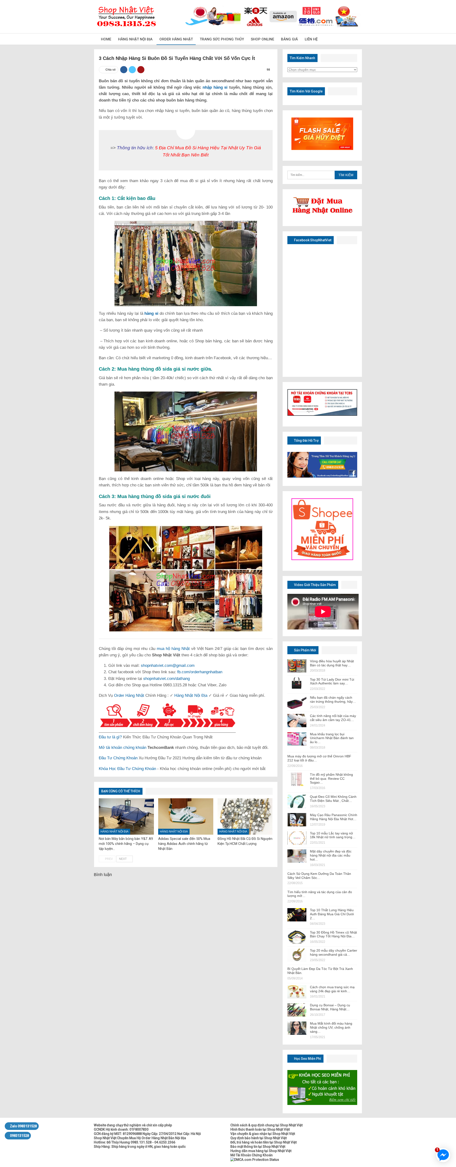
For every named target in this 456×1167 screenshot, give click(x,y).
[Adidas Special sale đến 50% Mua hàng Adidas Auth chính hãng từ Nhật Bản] (185, 816)
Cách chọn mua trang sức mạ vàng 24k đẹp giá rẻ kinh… (332, 989)
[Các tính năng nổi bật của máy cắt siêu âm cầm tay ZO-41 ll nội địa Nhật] (296, 720)
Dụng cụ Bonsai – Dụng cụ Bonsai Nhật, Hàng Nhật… (330, 1007)
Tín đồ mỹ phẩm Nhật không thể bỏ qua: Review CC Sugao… (331, 778)
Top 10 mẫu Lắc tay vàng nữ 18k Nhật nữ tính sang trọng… (333, 835)
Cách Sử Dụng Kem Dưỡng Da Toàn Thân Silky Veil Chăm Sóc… (319, 876)
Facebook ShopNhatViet (312, 240)
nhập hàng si (215, 87)
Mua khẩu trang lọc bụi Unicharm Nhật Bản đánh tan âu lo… (332, 738)
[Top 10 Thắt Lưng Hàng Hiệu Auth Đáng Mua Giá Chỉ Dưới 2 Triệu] (296, 914)
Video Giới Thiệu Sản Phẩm (314, 585)
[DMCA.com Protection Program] (254, 1159)
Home (106, 39)
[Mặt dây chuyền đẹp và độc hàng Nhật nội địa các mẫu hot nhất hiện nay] (296, 856)
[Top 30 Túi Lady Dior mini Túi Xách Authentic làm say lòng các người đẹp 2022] (296, 684)
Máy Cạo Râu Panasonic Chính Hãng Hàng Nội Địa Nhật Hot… (333, 817)
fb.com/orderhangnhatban (199, 672)
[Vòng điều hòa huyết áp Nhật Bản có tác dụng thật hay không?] (296, 666)
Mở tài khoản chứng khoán (122, 747)
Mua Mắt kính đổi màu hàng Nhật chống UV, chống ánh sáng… (331, 1027)
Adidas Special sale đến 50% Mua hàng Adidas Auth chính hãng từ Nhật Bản (184, 844)
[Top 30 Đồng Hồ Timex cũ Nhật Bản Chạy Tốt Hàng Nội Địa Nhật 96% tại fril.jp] (296, 937)
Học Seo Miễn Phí (307, 1058)
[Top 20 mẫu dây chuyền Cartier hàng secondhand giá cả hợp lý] (296, 955)
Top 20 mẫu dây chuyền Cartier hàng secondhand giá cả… (333, 952)
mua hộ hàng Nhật (173, 648)
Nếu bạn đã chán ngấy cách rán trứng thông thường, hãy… (333, 699)
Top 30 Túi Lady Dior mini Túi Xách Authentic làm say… (332, 681)
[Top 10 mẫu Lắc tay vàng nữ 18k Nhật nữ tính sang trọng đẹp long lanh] (296, 838)
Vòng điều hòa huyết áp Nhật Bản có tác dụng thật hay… (332, 663)
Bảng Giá (289, 39)
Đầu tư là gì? (110, 737)
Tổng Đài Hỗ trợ (305, 440)
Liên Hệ (311, 39)
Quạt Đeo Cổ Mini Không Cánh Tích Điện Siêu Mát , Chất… (333, 799)
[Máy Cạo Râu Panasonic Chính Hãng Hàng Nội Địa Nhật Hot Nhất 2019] (296, 819)
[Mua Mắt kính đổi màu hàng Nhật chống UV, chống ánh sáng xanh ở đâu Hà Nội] (296, 1028)
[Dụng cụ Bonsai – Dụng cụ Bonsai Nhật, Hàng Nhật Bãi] (296, 1010)
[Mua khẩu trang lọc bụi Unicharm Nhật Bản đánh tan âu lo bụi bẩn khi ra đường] (296, 739)
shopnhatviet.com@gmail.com (168, 665)
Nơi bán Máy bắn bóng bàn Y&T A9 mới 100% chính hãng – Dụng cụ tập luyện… (126, 844)
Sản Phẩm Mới (304, 650)
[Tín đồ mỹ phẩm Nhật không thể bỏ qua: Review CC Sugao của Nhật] (296, 779)
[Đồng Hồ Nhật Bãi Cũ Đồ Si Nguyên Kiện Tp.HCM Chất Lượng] (245, 816)
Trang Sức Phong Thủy (222, 39)
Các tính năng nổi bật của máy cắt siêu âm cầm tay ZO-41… (333, 718)
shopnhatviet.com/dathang (166, 678)
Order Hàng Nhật (176, 39)
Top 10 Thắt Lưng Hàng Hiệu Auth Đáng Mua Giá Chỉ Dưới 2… (332, 914)
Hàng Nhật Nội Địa (135, 39)
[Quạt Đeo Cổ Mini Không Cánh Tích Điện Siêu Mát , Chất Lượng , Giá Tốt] (296, 801)
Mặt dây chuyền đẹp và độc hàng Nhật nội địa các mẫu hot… (331, 855)
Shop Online (262, 39)
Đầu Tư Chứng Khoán (118, 758)
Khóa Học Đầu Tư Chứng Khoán (127, 768)
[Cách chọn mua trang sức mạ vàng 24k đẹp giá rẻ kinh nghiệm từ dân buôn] (296, 991)
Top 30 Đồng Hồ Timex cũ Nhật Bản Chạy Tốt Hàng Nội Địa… (333, 934)
